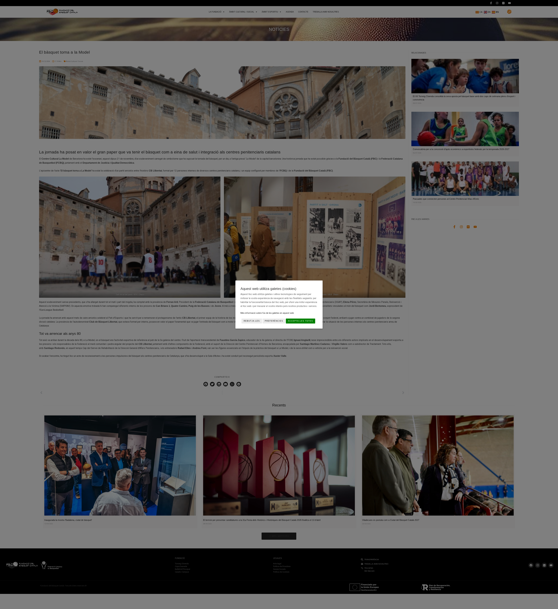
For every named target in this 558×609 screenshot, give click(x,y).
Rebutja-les (252, 321)
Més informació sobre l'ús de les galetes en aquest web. (267, 313)
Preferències (274, 321)
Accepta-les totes (300, 321)
